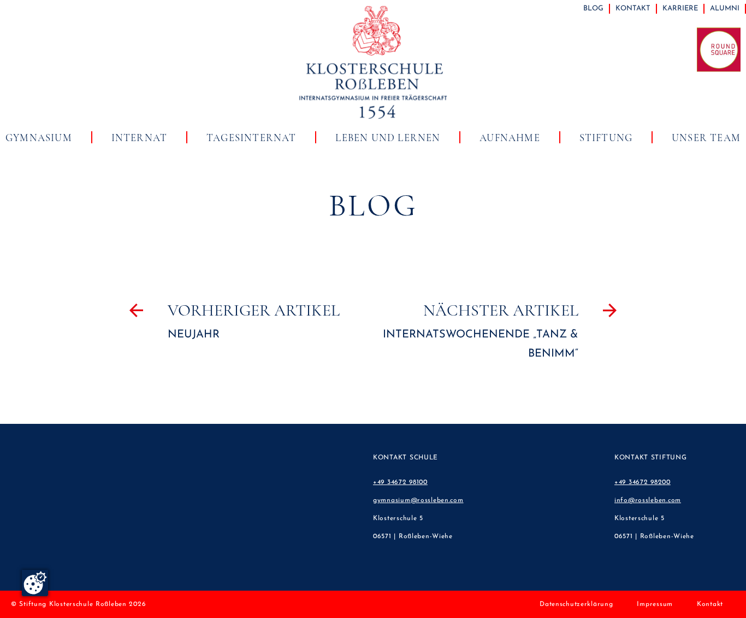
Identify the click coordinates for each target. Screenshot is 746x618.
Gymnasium (38, 138)
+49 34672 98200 (642, 482)
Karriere (680, 8)
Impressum (654, 604)
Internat (139, 138)
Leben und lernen (387, 138)
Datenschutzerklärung (576, 604)
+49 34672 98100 (400, 482)
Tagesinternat (251, 138)
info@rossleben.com (647, 500)
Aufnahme (509, 138)
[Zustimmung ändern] (35, 583)
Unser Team (706, 138)
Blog (593, 8)
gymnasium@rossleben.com (418, 500)
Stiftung (606, 138)
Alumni (724, 8)
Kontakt (632, 8)
